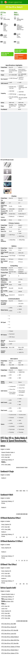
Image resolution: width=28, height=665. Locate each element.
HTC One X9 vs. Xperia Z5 (8, 627)
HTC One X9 (12, 69)
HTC (2, 12)
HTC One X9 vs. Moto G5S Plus (10, 640)
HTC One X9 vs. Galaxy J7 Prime (10, 646)
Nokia (15, 12)
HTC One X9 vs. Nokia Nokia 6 (10, 636)
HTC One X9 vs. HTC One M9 (9, 630)
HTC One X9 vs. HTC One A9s (9, 643)
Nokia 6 (16, 14)
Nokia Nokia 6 (21, 69)
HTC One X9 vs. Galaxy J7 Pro (10, 653)
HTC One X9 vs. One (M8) (8, 623)
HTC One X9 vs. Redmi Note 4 (9, 650)
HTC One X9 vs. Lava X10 (8, 633)
